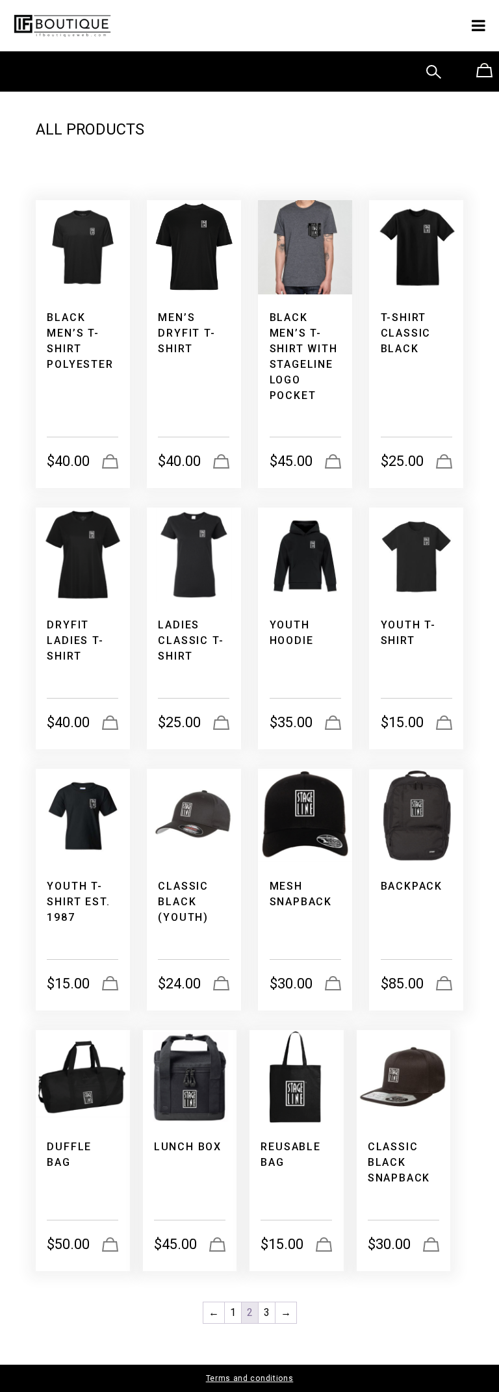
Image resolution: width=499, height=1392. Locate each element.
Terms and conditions (250, 1378)
